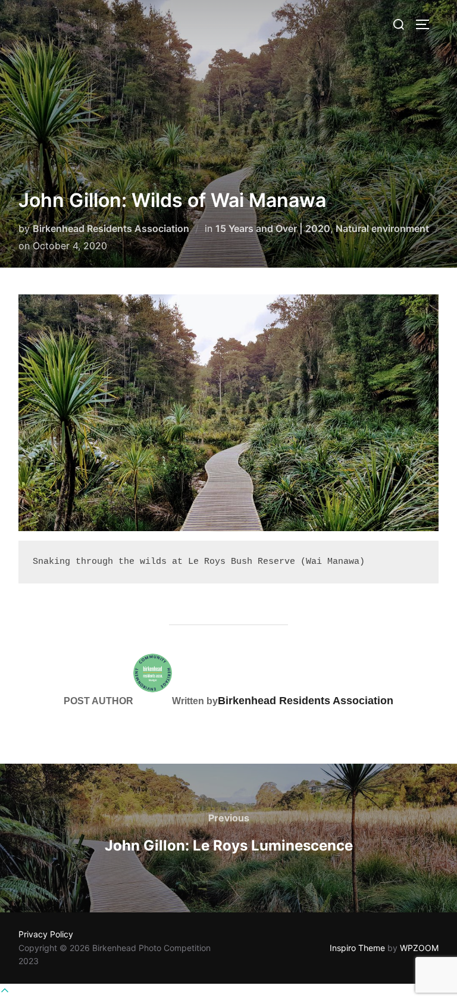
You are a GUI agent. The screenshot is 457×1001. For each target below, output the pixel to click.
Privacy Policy (45, 934)
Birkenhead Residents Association (111, 228)
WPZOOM (419, 948)
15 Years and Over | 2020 (272, 228)
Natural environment (382, 228)
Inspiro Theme (357, 948)
